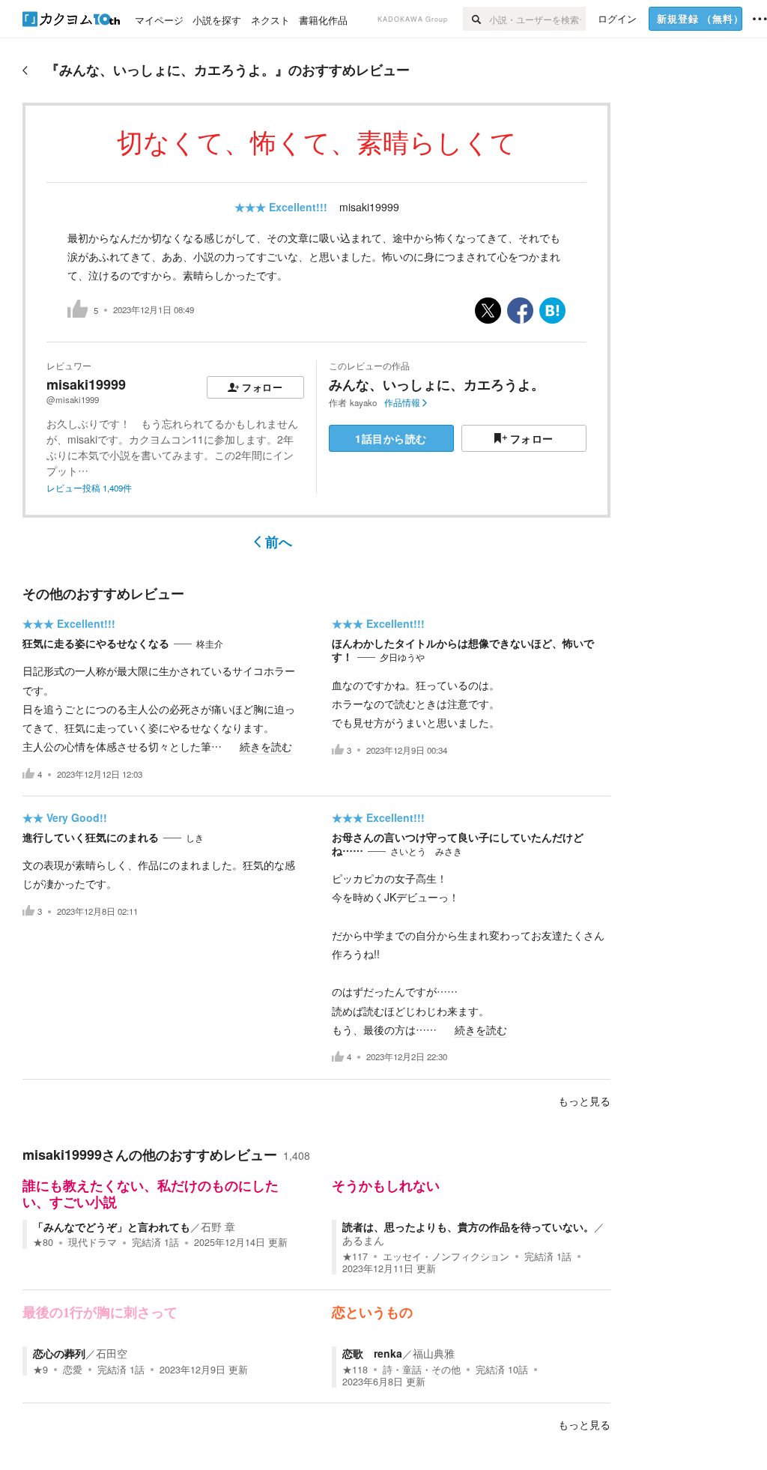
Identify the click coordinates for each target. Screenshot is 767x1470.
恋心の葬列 (59, 1353)
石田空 (111, 1353)
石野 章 (218, 1226)
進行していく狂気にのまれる (90, 836)
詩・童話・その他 (422, 1369)
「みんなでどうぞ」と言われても (111, 1226)
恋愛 (72, 1369)
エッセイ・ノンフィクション (446, 1256)
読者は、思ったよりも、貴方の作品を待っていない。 (468, 1226)
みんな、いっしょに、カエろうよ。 (437, 384)
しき (195, 838)
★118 (355, 1370)
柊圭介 (209, 644)
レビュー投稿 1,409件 (89, 488)
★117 (355, 1256)
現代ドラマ (92, 1242)
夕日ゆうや (402, 657)
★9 (40, 1370)
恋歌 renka (372, 1353)
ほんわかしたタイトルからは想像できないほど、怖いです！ (463, 649)
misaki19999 (369, 206)
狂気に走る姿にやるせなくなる (95, 642)
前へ (278, 541)
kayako (363, 402)
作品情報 (402, 402)
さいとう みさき (426, 851)
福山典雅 (434, 1353)
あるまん (363, 1239)
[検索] (476, 19)
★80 (43, 1242)
